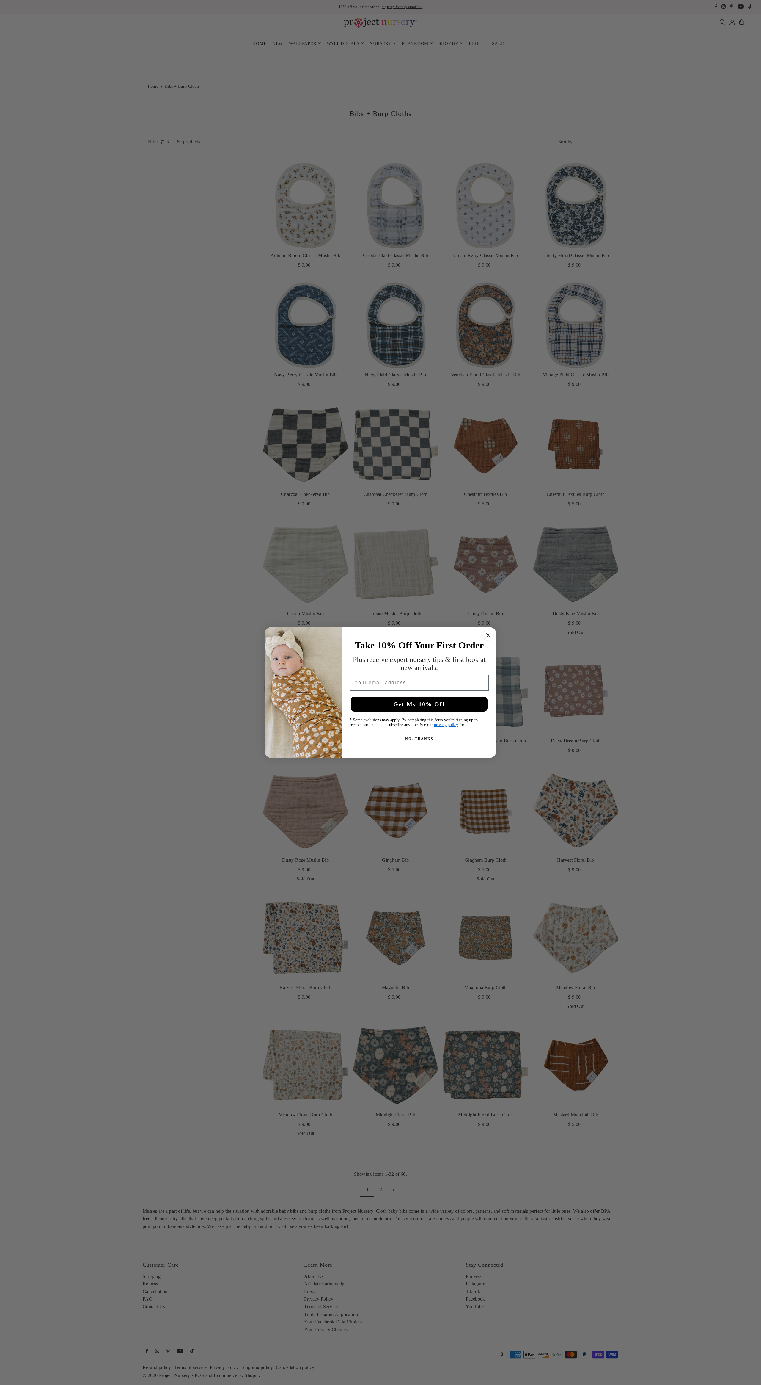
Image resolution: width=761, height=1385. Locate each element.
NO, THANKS (419, 739)
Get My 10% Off (419, 704)
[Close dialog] (488, 635)
